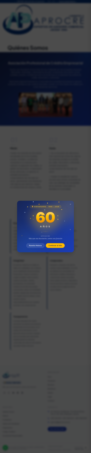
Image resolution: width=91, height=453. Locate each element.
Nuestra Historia (35, 245)
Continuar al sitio (55, 245)
